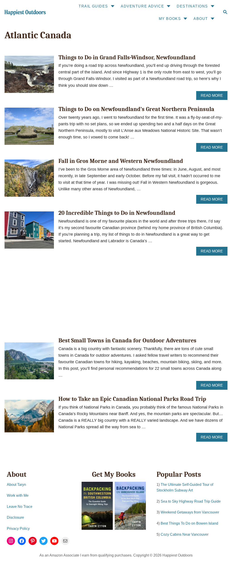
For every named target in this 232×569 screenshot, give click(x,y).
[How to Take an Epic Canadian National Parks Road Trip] (29, 418)
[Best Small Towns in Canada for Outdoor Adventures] (29, 363)
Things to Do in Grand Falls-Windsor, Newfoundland (127, 57)
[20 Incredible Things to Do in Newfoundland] (29, 232)
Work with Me (18, 495)
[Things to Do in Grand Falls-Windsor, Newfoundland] (29, 76)
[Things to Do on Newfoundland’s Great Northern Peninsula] (29, 128)
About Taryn (16, 485)
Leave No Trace (19, 506)
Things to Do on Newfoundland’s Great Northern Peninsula (136, 109)
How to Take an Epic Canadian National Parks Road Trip (132, 399)
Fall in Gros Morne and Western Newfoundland (120, 161)
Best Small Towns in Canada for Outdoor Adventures (127, 340)
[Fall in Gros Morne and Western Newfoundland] (29, 180)
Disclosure (15, 517)
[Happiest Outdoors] (24, 12)
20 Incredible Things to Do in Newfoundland (116, 213)
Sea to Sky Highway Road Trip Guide (191, 501)
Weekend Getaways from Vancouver (190, 512)
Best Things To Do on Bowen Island (189, 523)
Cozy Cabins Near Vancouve (184, 534)
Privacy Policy (18, 528)
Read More (213, 96)
